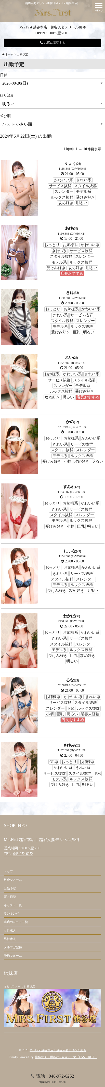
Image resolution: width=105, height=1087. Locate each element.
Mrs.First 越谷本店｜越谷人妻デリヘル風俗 (58, 1050)
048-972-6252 (23, 854)
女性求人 (10, 930)
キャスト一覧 (13, 905)
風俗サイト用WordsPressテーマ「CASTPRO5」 (66, 1057)
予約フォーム (13, 956)
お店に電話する (54, 42)
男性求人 (10, 939)
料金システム (13, 880)
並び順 (5, 116)
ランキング (11, 913)
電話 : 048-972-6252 (55, 1078)
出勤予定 (10, 888)
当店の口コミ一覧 (16, 922)
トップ (8, 871)
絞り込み (7, 95)
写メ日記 (10, 897)
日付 (3, 75)
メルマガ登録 (13, 947)
